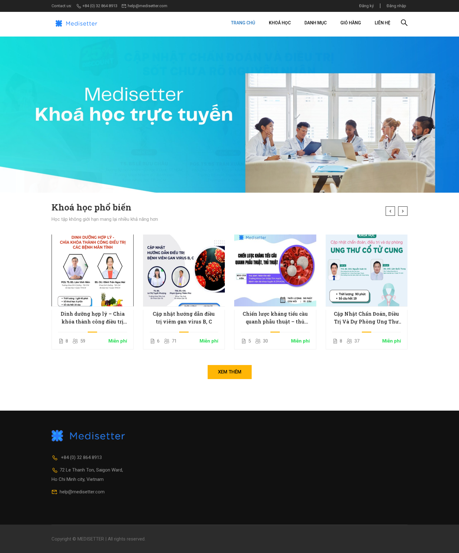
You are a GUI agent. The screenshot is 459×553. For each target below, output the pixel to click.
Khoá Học (280, 22)
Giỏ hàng (350, 22)
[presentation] (390, 211)
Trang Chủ (243, 22)
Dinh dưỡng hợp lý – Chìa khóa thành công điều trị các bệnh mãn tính (93, 317)
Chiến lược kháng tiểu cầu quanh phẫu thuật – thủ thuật (275, 317)
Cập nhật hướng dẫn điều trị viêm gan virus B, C (184, 317)
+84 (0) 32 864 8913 (99, 5)
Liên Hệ (382, 22)
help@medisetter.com (147, 5)
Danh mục (315, 22)
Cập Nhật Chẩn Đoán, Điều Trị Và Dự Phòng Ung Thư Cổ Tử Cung (366, 317)
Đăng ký (366, 5)
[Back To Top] (446, 542)
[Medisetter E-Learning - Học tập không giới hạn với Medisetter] (76, 23)
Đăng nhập (396, 5)
